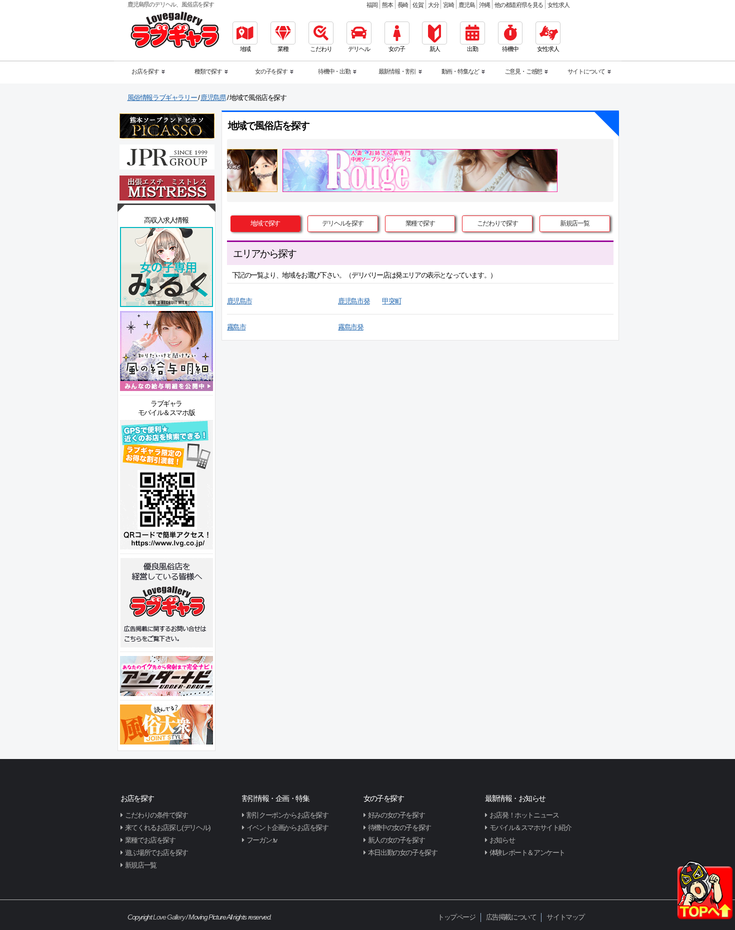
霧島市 (236, 327)
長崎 (403, 5)
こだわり (321, 49)
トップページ (457, 917)
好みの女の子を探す (396, 815)
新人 (435, 49)
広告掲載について (511, 917)
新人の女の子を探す (396, 840)
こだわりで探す (497, 223)
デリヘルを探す (342, 223)
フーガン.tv (261, 840)
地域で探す (265, 223)
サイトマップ (565, 917)
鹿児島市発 (354, 301)
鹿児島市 (239, 301)
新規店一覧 (575, 223)
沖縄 (484, 5)
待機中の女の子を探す (399, 828)
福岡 (372, 5)
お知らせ (502, 840)
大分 (433, 5)
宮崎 (448, 5)
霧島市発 (350, 327)
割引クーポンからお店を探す (287, 815)
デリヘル (359, 49)
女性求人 (558, 5)
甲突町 (391, 301)
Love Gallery (168, 917)
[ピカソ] (167, 126)
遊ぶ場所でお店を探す (156, 852)
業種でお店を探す (150, 840)
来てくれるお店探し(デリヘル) (167, 828)
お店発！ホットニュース (524, 815)
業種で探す (420, 223)
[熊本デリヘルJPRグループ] (167, 156)
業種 (283, 49)
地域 (245, 49)
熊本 (387, 5)
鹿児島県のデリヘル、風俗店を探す (171, 4)
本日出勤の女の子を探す (403, 852)
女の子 (396, 49)
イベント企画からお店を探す (287, 828)
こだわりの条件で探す (156, 815)
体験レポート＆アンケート (527, 852)
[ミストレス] (167, 188)
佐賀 (418, 5)
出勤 (472, 49)
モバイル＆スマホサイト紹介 (531, 828)
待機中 (510, 49)
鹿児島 (466, 5)
